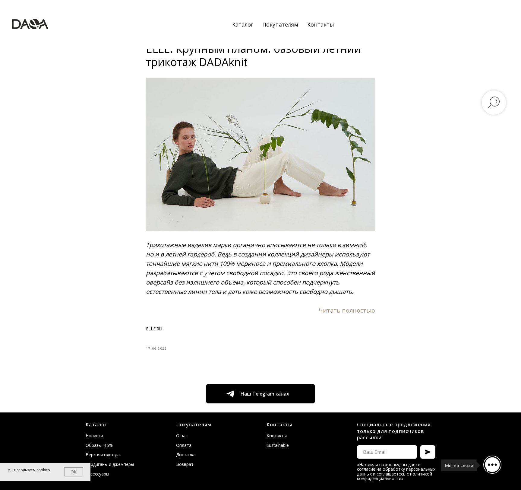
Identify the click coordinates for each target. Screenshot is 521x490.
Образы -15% (99, 445)
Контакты (320, 24)
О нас (182, 435)
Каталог (242, 24)
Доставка (186, 454)
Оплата (183, 445)
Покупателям (280, 24)
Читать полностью (347, 310)
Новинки (94, 435)
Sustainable (278, 445)
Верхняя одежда (103, 454)
